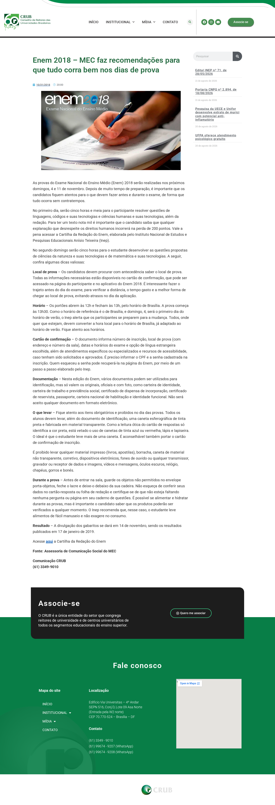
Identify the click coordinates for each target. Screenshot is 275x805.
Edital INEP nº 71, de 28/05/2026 (211, 72)
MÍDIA (146, 22)
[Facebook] (204, 22)
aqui (49, 541)
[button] (190, 22)
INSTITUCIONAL (118, 22)
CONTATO (170, 22)
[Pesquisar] (237, 56)
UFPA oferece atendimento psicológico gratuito (215, 137)
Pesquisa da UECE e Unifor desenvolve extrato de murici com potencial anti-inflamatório (217, 114)
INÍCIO (93, 22)
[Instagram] (211, 22)
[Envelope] (218, 22)
